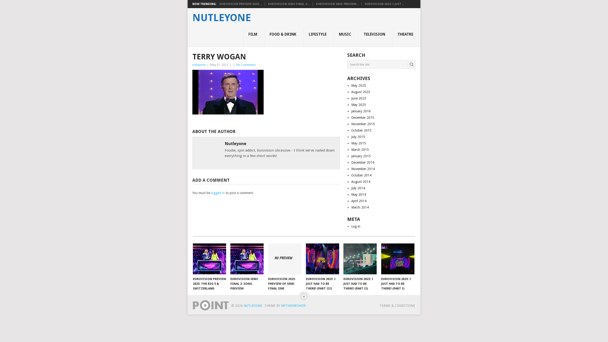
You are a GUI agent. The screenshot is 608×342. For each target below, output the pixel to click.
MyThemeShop (293, 306)
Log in (355, 226)
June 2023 (358, 98)
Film (252, 34)
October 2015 (361, 130)
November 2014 (363, 169)
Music (345, 34)
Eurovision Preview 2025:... (240, 4)
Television (374, 34)
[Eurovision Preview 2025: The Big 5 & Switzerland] (209, 258)
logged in (218, 193)
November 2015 (363, 124)
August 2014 (360, 182)
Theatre (405, 34)
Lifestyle (318, 34)
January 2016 (361, 111)
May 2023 (358, 105)
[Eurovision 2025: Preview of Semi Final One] (284, 258)
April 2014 (358, 201)
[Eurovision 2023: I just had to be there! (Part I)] (397, 258)
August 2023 (360, 92)
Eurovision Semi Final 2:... (289, 4)
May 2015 (358, 143)
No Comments (246, 64)
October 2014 (361, 175)
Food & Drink (283, 34)
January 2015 (361, 156)
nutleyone (221, 18)
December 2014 (362, 162)
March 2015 (360, 150)
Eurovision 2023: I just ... (384, 4)
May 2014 (358, 194)
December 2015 (362, 117)
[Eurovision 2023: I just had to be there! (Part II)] (360, 258)
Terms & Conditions (397, 306)
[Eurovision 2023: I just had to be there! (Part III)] (322, 258)
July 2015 (358, 137)
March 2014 (360, 207)
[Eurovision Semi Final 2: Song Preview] (247, 258)
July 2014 (358, 188)
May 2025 (358, 85)
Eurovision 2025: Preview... (337, 4)
